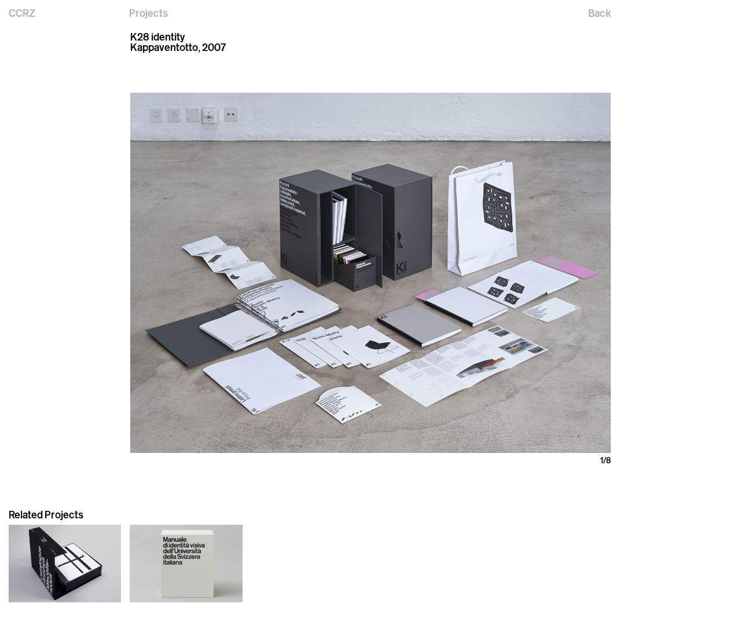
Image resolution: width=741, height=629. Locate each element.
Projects (148, 12)
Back (599, 12)
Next (490, 273)
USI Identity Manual (163, 609)
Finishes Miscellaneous (50, 609)
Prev (250, 273)
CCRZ (22, 12)
